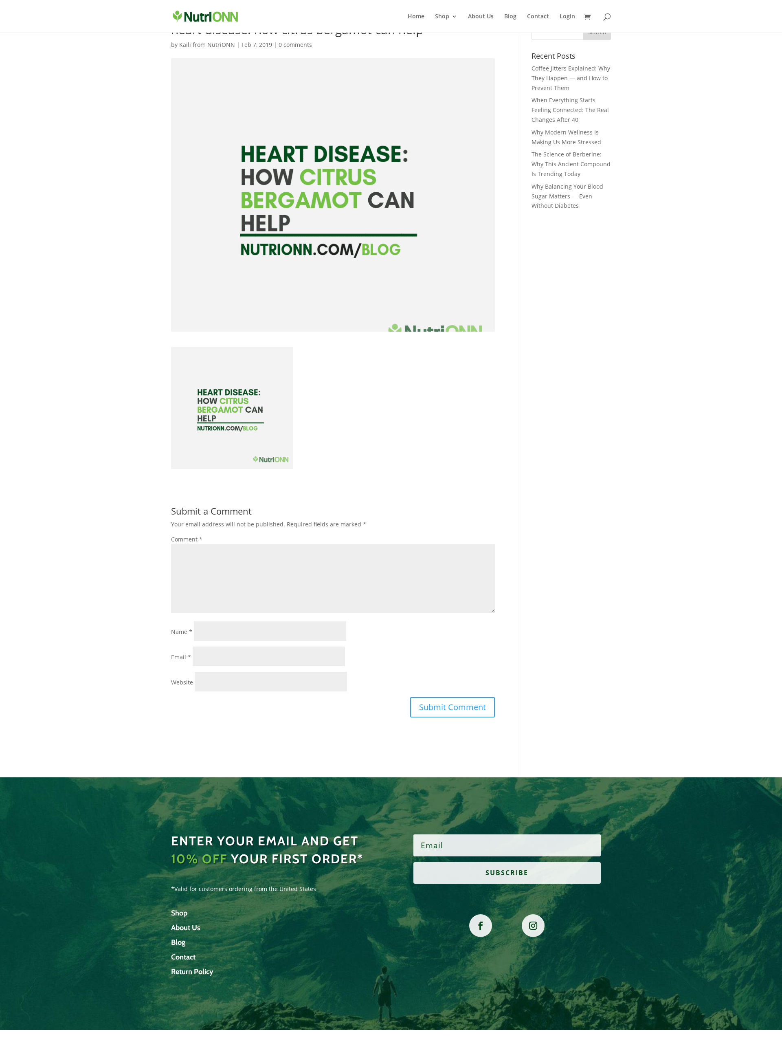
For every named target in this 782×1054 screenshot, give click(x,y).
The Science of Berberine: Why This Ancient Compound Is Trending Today (571, 164)
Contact (538, 16)
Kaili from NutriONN (207, 44)
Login (567, 16)
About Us (481, 16)
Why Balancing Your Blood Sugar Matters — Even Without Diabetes (567, 196)
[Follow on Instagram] (533, 925)
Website (182, 682)
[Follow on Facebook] (480, 925)
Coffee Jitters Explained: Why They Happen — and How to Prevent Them (571, 78)
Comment (186, 539)
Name (181, 632)
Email (181, 657)
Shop (442, 16)
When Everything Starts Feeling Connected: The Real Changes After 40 (570, 109)
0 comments (295, 44)
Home (416, 16)
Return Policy (192, 971)
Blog (510, 16)
